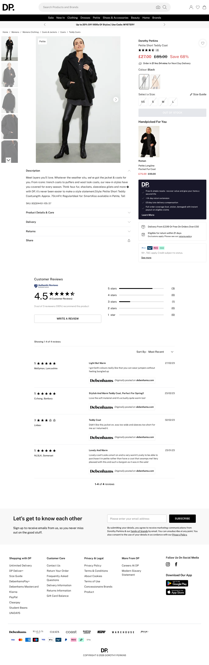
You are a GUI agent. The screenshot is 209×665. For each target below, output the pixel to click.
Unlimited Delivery (20, 565)
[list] (78, 99)
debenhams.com (145, 380)
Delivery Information (59, 585)
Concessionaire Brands (98, 586)
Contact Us (53, 565)
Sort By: (141, 351)
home (5, 32)
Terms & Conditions (96, 570)
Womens (15, 32)
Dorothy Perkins (148, 40)
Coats (63, 32)
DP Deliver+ (16, 570)
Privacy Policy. (179, 534)
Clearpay (14, 602)
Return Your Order (58, 570)
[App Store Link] (177, 587)
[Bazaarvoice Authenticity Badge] (46, 286)
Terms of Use (92, 581)
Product (89, 591)
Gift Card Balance (58, 595)
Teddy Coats (74, 32)
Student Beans (18, 607)
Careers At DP (130, 565)
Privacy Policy (92, 565)
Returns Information (59, 590)
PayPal (13, 597)
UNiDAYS (14, 613)
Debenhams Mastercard (24, 586)
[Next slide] (164, 24)
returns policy (185, 236)
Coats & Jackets (49, 32)
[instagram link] (168, 564)
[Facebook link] (176, 564)
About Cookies (93, 576)
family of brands (139, 531)
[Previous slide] (45, 24)
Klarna (13, 591)
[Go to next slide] (115, 99)
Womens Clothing (30, 32)
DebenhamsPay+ (19, 581)
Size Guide (15, 576)
